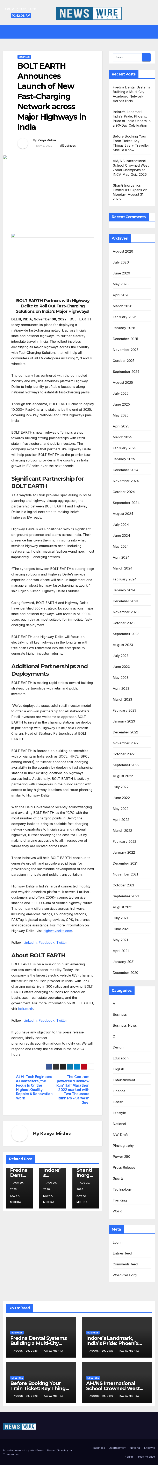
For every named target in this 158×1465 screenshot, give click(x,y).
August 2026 (123, 251)
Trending (120, 1200)
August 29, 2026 (26, 1350)
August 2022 (123, 776)
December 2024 (126, 470)
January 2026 (124, 328)
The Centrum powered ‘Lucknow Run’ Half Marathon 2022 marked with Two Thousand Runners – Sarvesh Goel (72, 1089)
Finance (119, 1091)
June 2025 (121, 404)
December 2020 (125, 973)
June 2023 (121, 667)
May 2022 (121, 809)
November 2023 (126, 612)
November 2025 (126, 350)
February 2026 (125, 317)
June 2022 (121, 798)
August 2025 (123, 382)
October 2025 (124, 361)
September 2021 (126, 896)
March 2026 (122, 306)
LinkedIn (30, 942)
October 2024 (124, 492)
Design (118, 1047)
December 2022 (125, 732)
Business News (125, 1025)
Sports (118, 1178)
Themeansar (11, 1454)
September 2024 (126, 503)
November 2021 (125, 874)
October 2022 (124, 754)
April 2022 (121, 820)
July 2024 (121, 524)
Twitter (61, 942)
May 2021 (120, 940)
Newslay (62, 1450)
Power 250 (121, 1156)
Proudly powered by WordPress (24, 1450)
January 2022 (124, 852)
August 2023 (123, 645)
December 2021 (125, 863)
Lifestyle (119, 1113)
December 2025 (125, 339)
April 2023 (121, 688)
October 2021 (123, 885)
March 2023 (122, 699)
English (118, 1069)
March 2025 (122, 437)
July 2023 (121, 656)
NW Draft (120, 1135)
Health (118, 1102)
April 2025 (121, 426)
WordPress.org (125, 1275)
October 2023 (124, 623)
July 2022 (121, 787)
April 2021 (121, 951)
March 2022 (122, 830)
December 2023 (125, 601)
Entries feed (122, 1253)
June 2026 (121, 273)
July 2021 (120, 918)
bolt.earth (25, 1009)
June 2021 (121, 929)
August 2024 (123, 514)
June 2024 (121, 535)
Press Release (124, 1167)
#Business (68, 145)
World (117, 1211)
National (119, 1124)
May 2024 (121, 546)
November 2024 (126, 481)
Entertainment (124, 1080)
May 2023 (121, 677)
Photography (123, 1146)
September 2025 (126, 371)
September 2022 (126, 765)
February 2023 (124, 710)
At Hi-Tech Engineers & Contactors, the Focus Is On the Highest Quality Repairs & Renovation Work (34, 1087)
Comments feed (125, 1264)
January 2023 (124, 721)
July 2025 (121, 393)
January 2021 (124, 962)
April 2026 (121, 295)
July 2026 (121, 262)
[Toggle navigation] (82, 31)
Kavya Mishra (47, 140)
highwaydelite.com (57, 931)
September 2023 (126, 634)
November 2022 (126, 743)
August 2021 (122, 907)
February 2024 (125, 579)
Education (121, 1058)
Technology (122, 1189)
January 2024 (124, 590)
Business (24, 57)
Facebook (46, 942)
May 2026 (121, 284)
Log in (117, 1242)
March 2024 (122, 568)
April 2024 (121, 557)
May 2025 (121, 415)
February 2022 (124, 841)
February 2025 (124, 448)
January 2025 (124, 459)
